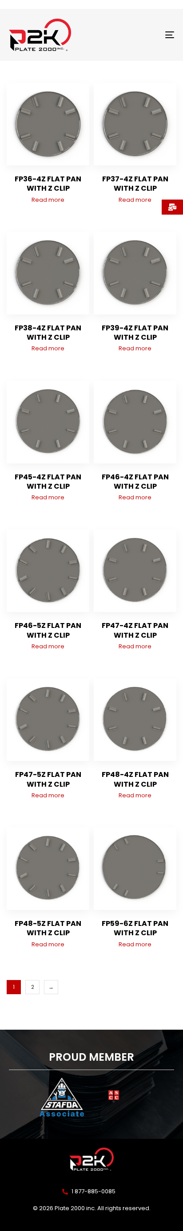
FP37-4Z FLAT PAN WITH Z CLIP (135, 183)
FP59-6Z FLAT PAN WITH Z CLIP (135, 928)
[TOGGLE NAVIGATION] (146, 35)
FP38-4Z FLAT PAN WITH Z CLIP (48, 332)
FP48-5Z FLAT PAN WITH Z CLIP (48, 928)
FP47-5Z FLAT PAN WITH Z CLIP (48, 779)
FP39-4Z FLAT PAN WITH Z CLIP (135, 332)
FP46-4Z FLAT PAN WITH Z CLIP (135, 481)
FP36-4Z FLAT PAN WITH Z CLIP (48, 183)
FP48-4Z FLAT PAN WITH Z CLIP (135, 779)
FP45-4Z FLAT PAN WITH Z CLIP (48, 481)
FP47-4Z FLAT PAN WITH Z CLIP (135, 630)
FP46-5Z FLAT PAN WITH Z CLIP (48, 630)
